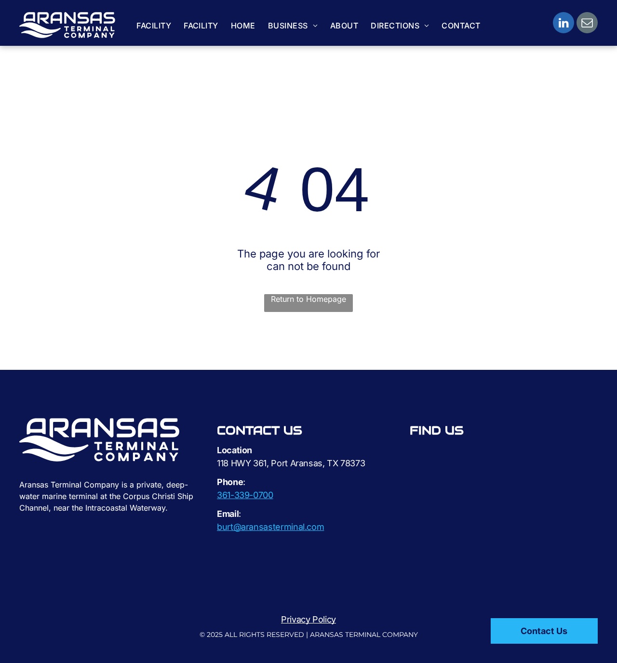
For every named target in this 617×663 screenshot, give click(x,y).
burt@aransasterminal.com (270, 527)
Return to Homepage (308, 299)
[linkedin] (563, 24)
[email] (587, 24)
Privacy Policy (308, 619)
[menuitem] (153, 25)
